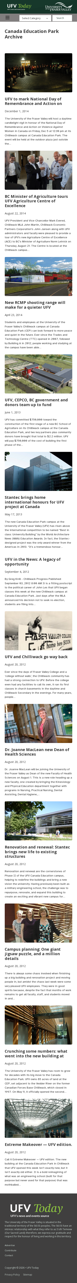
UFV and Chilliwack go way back (36, 656)
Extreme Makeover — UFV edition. (38, 1144)
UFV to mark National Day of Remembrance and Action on (33, 101)
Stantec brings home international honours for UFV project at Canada (34, 502)
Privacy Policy (12, 1274)
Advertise (10, 1245)
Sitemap (27, 1274)
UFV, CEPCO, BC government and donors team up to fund (36, 402)
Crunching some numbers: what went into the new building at (36, 1053)
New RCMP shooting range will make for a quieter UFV (35, 305)
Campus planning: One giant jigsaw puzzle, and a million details (33, 954)
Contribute (10, 1250)
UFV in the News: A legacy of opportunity (33, 562)
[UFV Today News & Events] (18, 6)
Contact (9, 1255)
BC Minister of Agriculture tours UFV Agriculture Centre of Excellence (36, 201)
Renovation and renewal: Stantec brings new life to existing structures (37, 851)
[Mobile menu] (7, 17)
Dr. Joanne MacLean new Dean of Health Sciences (37, 752)
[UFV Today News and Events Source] (58, 6)
